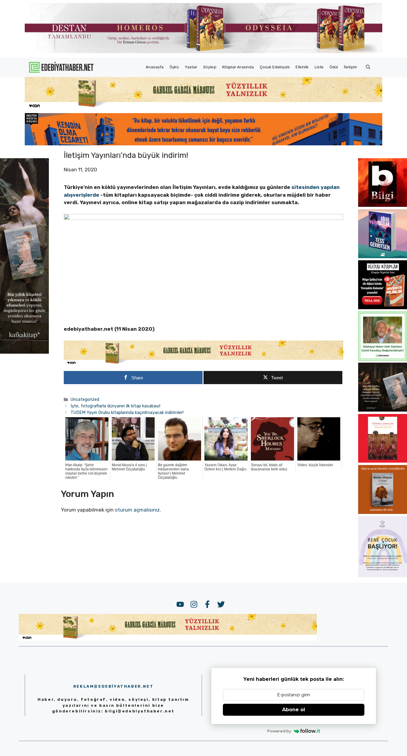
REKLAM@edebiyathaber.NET (113, 686)
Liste (319, 67)
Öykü (174, 67)
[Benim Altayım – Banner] (382, 512)
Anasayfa (155, 67)
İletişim (350, 67)
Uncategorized (85, 399)
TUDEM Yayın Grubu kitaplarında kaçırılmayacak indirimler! (127, 412)
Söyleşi (209, 67)
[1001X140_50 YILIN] (203, 52)
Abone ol (293, 709)
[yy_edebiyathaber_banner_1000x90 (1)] (203, 364)
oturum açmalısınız (137, 510)
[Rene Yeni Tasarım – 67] (382, 575)
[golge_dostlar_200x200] (382, 256)
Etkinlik (302, 67)
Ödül (334, 67)
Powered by (279, 731)
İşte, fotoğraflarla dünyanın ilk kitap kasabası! (115, 406)
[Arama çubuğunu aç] (368, 67)
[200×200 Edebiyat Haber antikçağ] (382, 410)
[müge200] (382, 307)
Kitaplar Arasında (238, 67)
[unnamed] (382, 205)
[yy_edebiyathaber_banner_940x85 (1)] (203, 107)
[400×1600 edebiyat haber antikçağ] (24, 352)
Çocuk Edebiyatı (275, 67)
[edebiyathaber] (203, 144)
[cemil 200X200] (382, 359)
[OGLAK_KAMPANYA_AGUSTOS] (382, 461)
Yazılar (191, 67)
